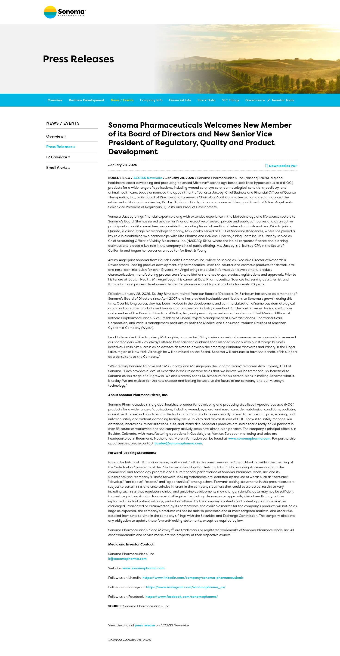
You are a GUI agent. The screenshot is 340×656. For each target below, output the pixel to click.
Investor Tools (283, 100)
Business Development (86, 100)
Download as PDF (282, 165)
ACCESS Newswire (147, 178)
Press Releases (59, 146)
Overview (55, 100)
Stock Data (206, 100)
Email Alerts (56, 167)
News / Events (122, 100)
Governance (255, 100)
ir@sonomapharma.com (127, 558)
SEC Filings (230, 100)
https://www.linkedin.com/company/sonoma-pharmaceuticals (192, 577)
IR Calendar (56, 157)
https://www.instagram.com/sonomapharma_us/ (186, 587)
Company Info (151, 100)
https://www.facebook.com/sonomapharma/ (181, 596)
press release (145, 625)
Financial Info (180, 100)
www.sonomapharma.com (249, 438)
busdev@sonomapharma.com (178, 443)
